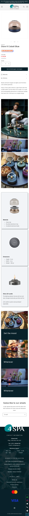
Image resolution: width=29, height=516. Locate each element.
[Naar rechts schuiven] (18, 42)
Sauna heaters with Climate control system (14, 465)
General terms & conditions (14, 482)
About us (14, 480)
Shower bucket (14, 469)
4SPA (12, 513)
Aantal (2, 60)
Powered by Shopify (17, 513)
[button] (2, 7)
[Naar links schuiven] (11, 42)
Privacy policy (14, 484)
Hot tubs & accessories (15, 461)
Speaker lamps (14, 471)
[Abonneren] (24, 414)
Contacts (14, 487)
